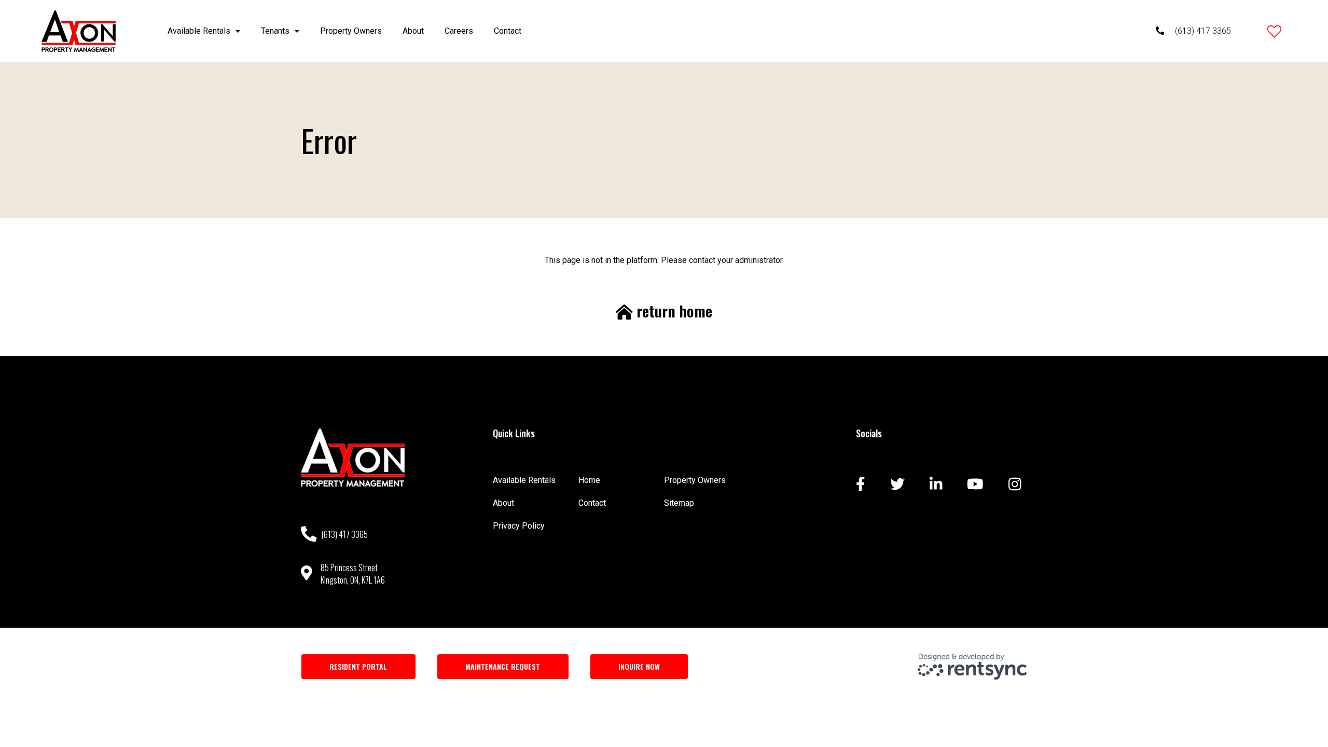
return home (672, 311)
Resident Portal (358, 666)
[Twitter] (897, 485)
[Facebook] (860, 485)
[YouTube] (975, 485)
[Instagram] (1014, 485)
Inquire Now (639, 666)
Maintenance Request (502, 666)
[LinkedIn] (936, 485)
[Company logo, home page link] (79, 31)
